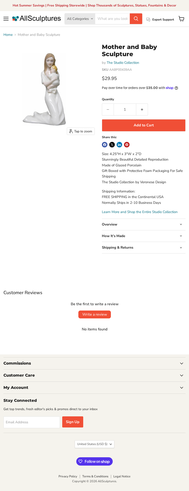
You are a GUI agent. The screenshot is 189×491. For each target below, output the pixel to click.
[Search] (136, 18)
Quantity (108, 99)
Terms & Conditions (95, 476)
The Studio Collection (123, 62)
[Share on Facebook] (104, 144)
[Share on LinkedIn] (119, 144)
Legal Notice (121, 476)
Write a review (94, 314)
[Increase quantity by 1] (142, 110)
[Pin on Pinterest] (127, 144)
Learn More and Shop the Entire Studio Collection (140, 212)
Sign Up (73, 421)
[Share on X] (112, 144)
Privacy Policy (68, 476)
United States (92, 444)
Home (8, 35)
